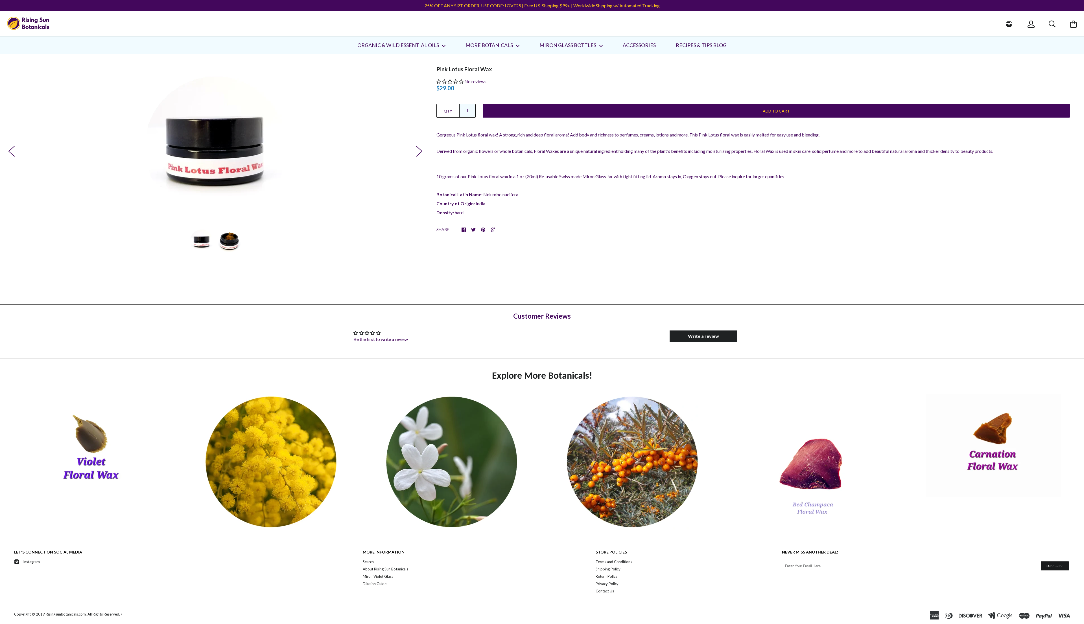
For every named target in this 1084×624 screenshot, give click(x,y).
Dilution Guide (374, 583)
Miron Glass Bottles (568, 45)
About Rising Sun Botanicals (385, 569)
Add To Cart (776, 111)
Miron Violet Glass (378, 576)
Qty (448, 111)
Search (368, 561)
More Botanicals (489, 45)
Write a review (703, 336)
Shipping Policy (608, 569)
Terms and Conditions (614, 561)
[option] (215, 147)
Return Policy (606, 576)
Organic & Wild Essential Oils (398, 45)
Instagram (31, 561)
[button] (450, 81)
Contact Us (605, 591)
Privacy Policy (607, 583)
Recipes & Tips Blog (701, 45)
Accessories (639, 45)
